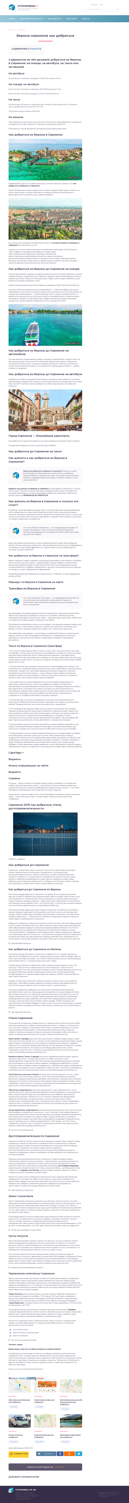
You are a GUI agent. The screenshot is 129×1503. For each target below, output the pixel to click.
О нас (101, 4)
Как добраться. (13, 1396)
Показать (34, 49)
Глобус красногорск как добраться (44, 1401)
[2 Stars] (57, 1467)
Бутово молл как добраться (16, 1436)
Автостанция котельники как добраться (19, 1401)
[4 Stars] (61, 1467)
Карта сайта (94, 4)
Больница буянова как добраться (44, 1436)
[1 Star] (56, 1467)
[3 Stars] (59, 1467)
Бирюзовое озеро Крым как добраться (70, 1436)
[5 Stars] (63, 1467)
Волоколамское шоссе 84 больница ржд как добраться (71, 1402)
